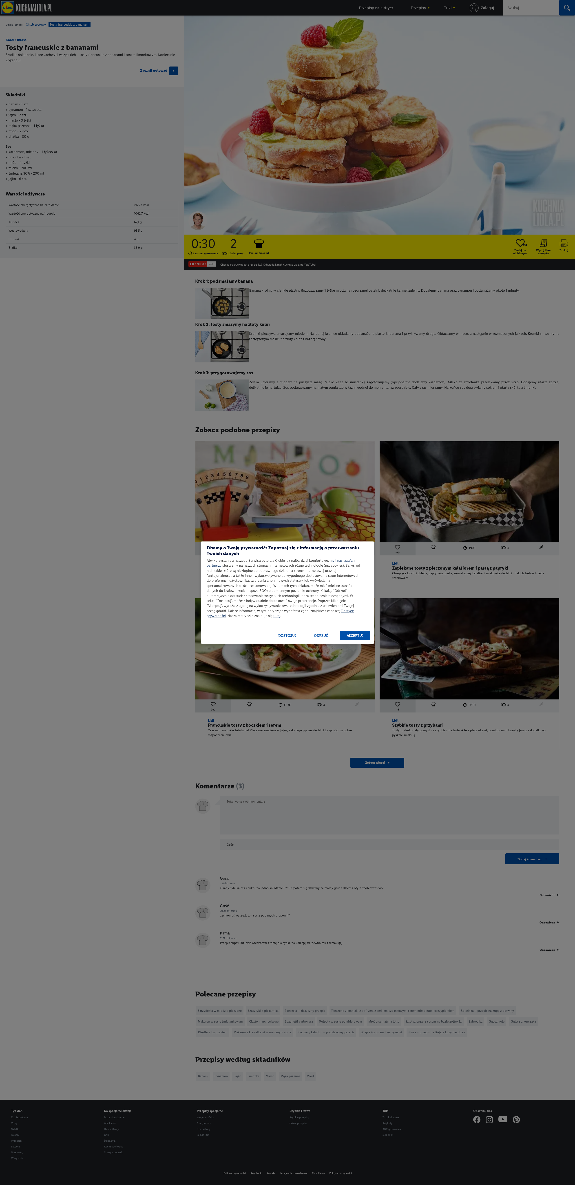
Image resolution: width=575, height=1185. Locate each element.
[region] (287, 592)
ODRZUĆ (321, 635)
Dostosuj (287, 635)
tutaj (276, 616)
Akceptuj (355, 635)
